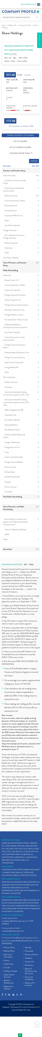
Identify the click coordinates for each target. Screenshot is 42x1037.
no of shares (20, 141)
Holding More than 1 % (21, 153)
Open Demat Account (9, 975)
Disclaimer (29, 965)
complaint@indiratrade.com (13, 930)
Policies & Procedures (8, 955)
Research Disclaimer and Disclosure (31, 971)
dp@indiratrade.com (22, 821)
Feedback (28, 958)
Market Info (12, 25)
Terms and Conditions (29, 978)
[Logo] (7, 4)
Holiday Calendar (10, 971)
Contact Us (29, 961)
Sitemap (28, 947)
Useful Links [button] (8, 964)
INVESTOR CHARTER (11, 934)
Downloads (29, 951)
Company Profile (25, 25)
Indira (20, 1035)
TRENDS (34, 161)
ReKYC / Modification (9, 981)
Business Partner (31, 954)
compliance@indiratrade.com (13, 921)
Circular (7, 967)
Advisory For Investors (30, 984)
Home (4, 25)
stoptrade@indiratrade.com (21, 940)
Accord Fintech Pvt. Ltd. (21, 1009)
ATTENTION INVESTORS (12, 565)
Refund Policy (9, 951)
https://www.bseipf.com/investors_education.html (21, 743)
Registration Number (8, 987)
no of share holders (20, 147)
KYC (25, 565)
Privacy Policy (9, 947)
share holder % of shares (20, 135)
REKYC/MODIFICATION (28, 4)
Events (6, 960)
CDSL (31, 565)
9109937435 (7, 943)
